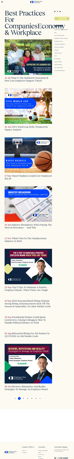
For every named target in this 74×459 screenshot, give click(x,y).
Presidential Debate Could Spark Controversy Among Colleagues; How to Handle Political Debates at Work (25, 320)
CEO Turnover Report (59, 35)
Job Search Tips (58, 53)
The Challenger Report (59, 70)
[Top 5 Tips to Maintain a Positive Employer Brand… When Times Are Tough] (28, 266)
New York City (41, 454)
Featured (56, 50)
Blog (55, 32)
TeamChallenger (58, 64)
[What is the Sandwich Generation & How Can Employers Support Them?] (28, 57)
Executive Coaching (59, 47)
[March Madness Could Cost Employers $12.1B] (28, 155)
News (55, 55)
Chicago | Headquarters (43, 450)
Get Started (24, 452)
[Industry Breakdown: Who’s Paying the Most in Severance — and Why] (28, 204)
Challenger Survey (58, 41)
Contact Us (24, 450)
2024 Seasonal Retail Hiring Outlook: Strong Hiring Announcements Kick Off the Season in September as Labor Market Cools (28, 304)
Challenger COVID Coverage (60, 38)
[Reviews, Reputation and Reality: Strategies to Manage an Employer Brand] (28, 363)
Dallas (39, 452)
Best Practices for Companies (61, 29)
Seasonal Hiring (58, 61)
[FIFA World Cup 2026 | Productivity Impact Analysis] (28, 106)
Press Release (57, 58)
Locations (41, 447)
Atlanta (39, 456)
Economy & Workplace (59, 44)
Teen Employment (58, 67)
